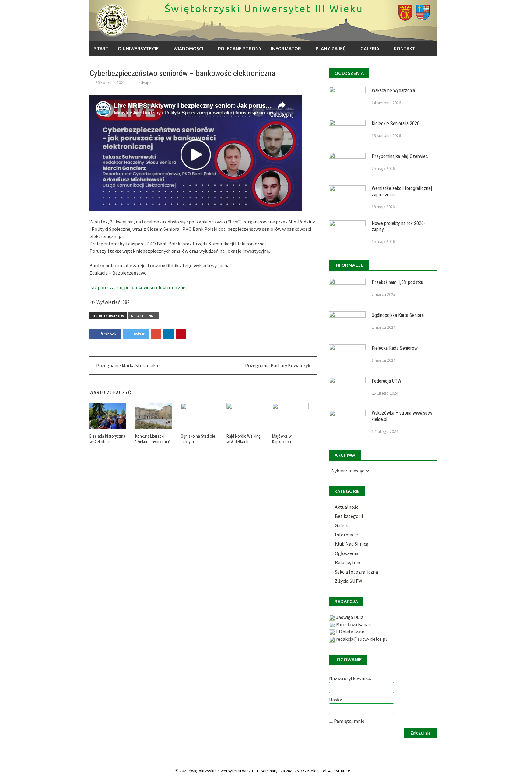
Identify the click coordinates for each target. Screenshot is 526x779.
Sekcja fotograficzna (356, 572)
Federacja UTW (386, 381)
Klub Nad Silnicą (351, 544)
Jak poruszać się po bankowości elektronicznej (138, 287)
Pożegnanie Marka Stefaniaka (127, 365)
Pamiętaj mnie (349, 721)
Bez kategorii (349, 516)
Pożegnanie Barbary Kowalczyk (277, 365)
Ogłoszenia (346, 553)
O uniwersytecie (138, 48)
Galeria (369, 48)
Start (101, 48)
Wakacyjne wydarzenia (393, 90)
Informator (286, 48)
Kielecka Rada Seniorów (395, 348)
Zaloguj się (420, 733)
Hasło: (335, 700)
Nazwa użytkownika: (350, 678)
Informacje (346, 535)
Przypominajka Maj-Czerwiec (400, 156)
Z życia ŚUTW (348, 581)
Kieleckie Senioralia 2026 (395, 123)
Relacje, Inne (143, 316)
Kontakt (404, 48)
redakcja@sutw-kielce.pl (361, 639)
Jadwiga (144, 82)
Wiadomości (188, 48)
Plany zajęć (331, 48)
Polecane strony (240, 48)
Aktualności (347, 507)
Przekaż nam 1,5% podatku (397, 282)
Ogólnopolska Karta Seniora (398, 315)
